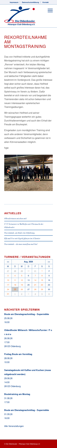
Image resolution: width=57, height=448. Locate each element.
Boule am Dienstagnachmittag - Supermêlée (26, 314)
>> (49, 261)
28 (15, 270)
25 (15, 289)
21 (35, 284)
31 (35, 270)
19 (22, 284)
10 (8, 280)
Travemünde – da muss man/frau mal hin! (21, 244)
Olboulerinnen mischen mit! (15, 218)
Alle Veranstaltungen (14, 425)
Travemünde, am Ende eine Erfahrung (19, 232)
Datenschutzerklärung (30, 2)
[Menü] (49, 10)
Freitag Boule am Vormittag (18, 354)
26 (22, 289)
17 (8, 284)
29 (22, 270)
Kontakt (46, 2)
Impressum (14, 2)
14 (35, 280)
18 (15, 284)
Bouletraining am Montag (17, 394)
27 (8, 270)
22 (42, 284)
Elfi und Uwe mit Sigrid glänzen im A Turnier (22, 238)
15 (42, 280)
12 (22, 280)
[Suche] (42, 10)
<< (8, 261)
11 (15, 280)
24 (8, 289)
